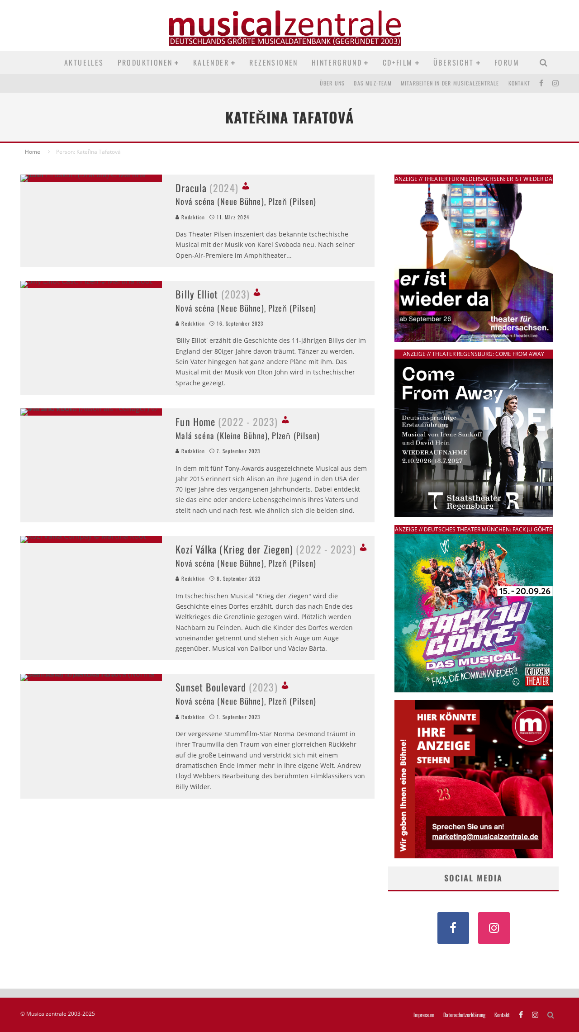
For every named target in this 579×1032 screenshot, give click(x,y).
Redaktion (192, 217)
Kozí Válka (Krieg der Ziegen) (266, 549)
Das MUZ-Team (372, 83)
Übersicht (453, 62)
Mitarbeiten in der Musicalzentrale (450, 83)
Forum (506, 62)
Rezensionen (273, 62)
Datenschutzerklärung (464, 1015)
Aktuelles (84, 62)
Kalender (211, 62)
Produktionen (145, 62)
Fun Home (227, 421)
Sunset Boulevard (226, 687)
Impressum (423, 1015)
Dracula (207, 187)
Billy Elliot (213, 294)
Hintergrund (337, 62)
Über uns (332, 83)
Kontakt (519, 83)
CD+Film (398, 62)
